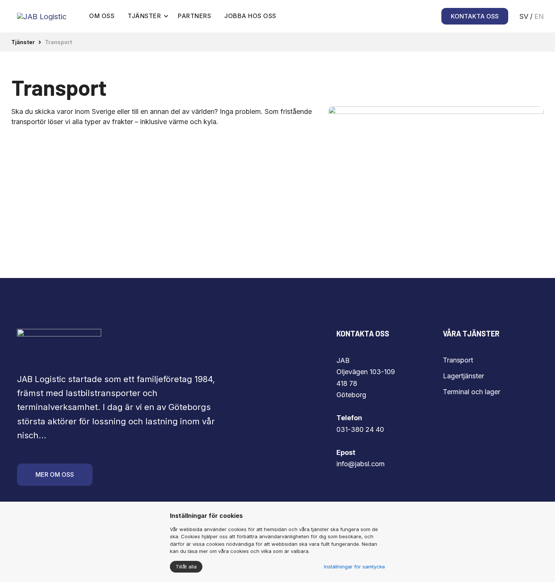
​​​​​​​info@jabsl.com (360, 464)
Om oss (101, 16)
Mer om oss (54, 474)
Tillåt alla (186, 567)
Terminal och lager (471, 392)
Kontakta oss (475, 16)
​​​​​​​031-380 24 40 (360, 429)
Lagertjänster (463, 376)
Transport (458, 360)
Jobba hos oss (250, 16)
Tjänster (144, 16)
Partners (194, 16)
